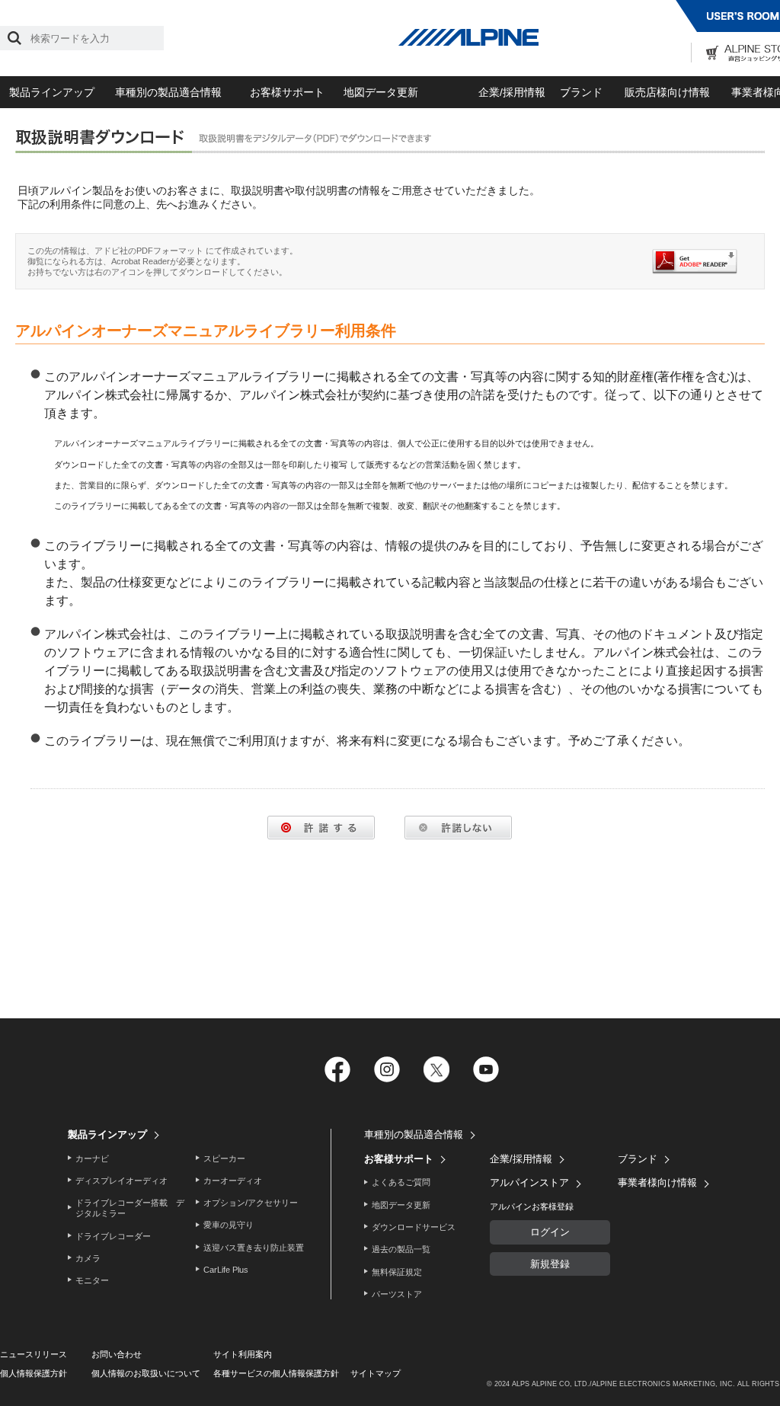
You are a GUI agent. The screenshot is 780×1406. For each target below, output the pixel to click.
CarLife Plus (225, 1269)
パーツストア (397, 1294)
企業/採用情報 (511, 92)
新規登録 (550, 1264)
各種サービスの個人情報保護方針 (276, 1373)
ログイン (550, 1232)
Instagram (386, 1069)
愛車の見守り (228, 1224)
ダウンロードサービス (414, 1227)
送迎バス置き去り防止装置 (253, 1247)
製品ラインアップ (51, 92)
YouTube (485, 1069)
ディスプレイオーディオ (121, 1180)
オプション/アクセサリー (250, 1202)
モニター (92, 1280)
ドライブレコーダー (113, 1236)
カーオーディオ (232, 1180)
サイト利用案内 (242, 1354)
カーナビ (92, 1158)
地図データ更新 (381, 92)
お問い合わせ (116, 1354)
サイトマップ (375, 1373)
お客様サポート (287, 92)
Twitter (436, 1069)
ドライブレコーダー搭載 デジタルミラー (129, 1208)
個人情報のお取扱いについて (145, 1373)
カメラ (88, 1258)
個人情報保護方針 (33, 1373)
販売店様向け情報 (667, 92)
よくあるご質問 (401, 1182)
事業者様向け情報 (657, 1182)
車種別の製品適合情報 (168, 92)
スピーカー (224, 1158)
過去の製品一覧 (401, 1249)
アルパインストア (529, 1182)
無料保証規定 (397, 1272)
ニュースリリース (33, 1354)
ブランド (581, 92)
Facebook (337, 1069)
